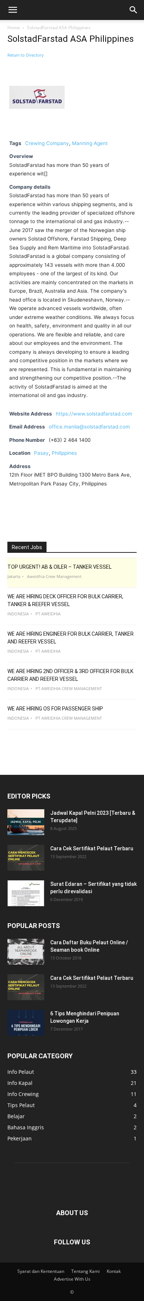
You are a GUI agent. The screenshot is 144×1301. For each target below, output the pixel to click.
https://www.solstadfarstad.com (94, 414)
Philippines (64, 453)
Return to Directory (25, 55)
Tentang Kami (85, 1271)
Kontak (114, 1271)
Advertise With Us (72, 1279)
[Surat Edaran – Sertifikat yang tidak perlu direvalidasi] (25, 893)
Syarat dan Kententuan (40, 1271)
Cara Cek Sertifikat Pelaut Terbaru (91, 848)
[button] (12, 10)
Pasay (41, 453)
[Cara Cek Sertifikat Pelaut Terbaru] (25, 858)
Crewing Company (47, 143)
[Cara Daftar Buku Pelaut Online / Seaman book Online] (25, 952)
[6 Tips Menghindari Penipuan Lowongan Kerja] (25, 1023)
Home (13, 27)
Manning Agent (90, 143)
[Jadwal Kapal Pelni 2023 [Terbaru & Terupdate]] (25, 822)
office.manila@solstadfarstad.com (89, 427)
